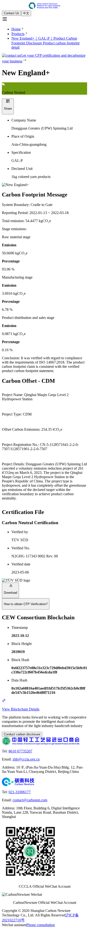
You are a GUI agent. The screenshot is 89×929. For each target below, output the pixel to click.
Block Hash (20, 660)
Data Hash (19, 680)
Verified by (19, 532)
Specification (21, 152)
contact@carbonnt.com (30, 800)
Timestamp (19, 628)
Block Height (21, 644)
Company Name (23, 120)
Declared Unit (22, 169)
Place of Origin (22, 136)
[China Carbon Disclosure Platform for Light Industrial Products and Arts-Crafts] (44, 6)
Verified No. (20, 548)
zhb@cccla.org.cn (26, 759)
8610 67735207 (20, 751)
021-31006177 (20, 792)
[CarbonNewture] (44, 782)
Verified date (20, 564)
